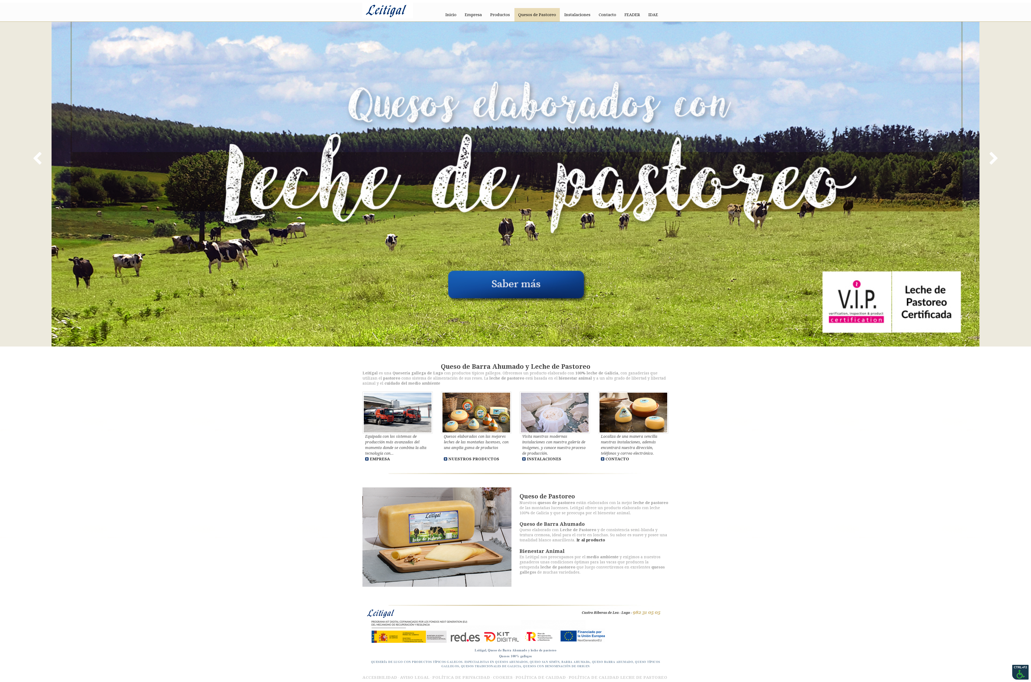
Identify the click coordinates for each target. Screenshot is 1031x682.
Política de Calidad (541, 677)
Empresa (473, 14)
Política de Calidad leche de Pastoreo (618, 677)
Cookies (503, 677)
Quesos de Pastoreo (537, 14)
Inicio (450, 14)
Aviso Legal (415, 677)
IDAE (653, 14)
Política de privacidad (461, 677)
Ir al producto (590, 540)
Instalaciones (577, 14)
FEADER (632, 14)
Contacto (607, 14)
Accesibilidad (379, 677)
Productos (500, 14)
